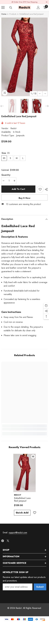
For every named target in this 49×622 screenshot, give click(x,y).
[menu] (3, 7)
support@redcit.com (18, 532)
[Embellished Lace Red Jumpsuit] (24, 473)
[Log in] (38, 7)
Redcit (13, 128)
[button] (40, 93)
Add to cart (18, 189)
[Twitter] (8, 540)
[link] (24, 429)
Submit (40, 586)
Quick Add (22, 512)
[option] (24, 57)
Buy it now (24, 198)
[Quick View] (33, 456)
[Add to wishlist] (40, 189)
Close (47, 2)
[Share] (46, 189)
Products (12, 14)
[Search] (10, 7)
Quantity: (6, 174)
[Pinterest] (2, 540)
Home (3, 14)
